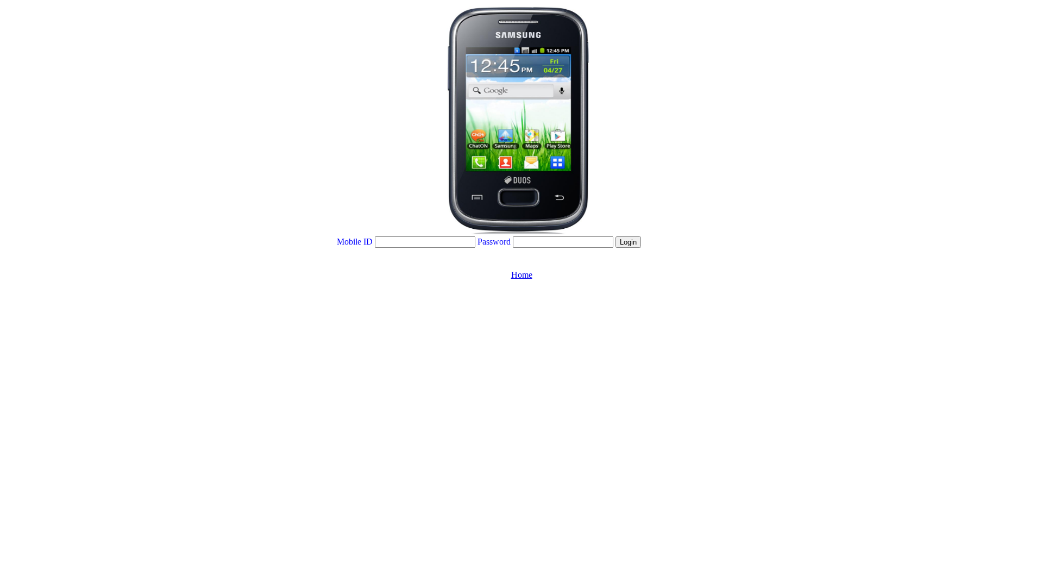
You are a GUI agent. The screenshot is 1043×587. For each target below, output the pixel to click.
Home (521, 274)
